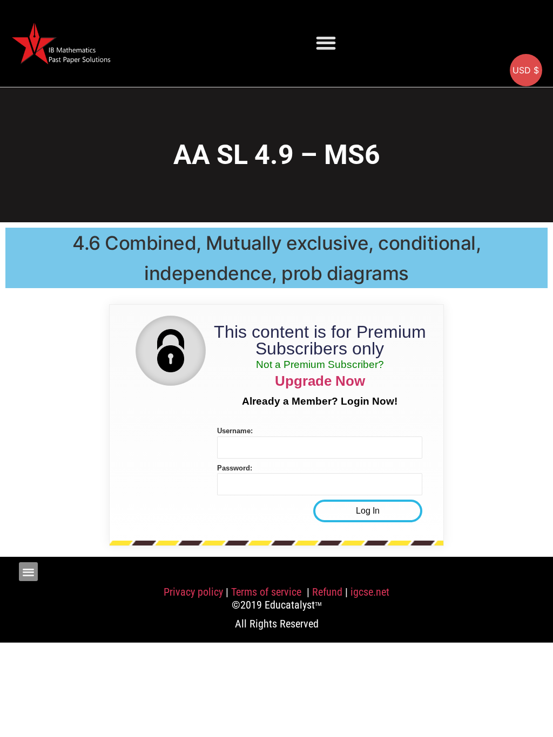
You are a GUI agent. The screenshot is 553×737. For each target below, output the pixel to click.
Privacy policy (193, 591)
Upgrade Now (320, 381)
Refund (327, 591)
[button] (326, 43)
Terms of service (267, 591)
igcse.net (369, 591)
